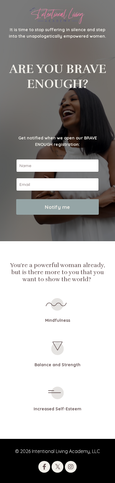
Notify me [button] (57, 207)
